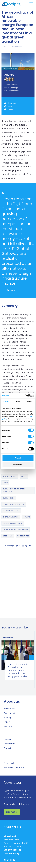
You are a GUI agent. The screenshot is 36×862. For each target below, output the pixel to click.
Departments (10, 713)
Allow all (18, 458)
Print (10, 106)
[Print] (26, 545)
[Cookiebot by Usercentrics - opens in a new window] (25, 395)
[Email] (30, 545)
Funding (7, 717)
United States (23, 536)
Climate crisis (8, 498)
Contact (7, 748)
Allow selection (18, 464)
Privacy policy (10, 763)
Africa (23, 476)
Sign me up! (11, 812)
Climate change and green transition (14, 490)
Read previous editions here (17, 804)
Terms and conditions (14, 767)
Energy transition (10, 517)
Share (10, 109)
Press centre (9, 743)
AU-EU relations (9, 476)
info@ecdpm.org (11, 853)
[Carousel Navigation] (18, 657)
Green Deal (7, 536)
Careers (7, 739)
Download (12, 103)
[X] (20, 545)
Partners (8, 726)
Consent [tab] (7, 401)
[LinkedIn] (23, 545)
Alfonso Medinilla (11, 84)
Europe (27, 517)
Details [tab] (18, 401)
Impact (7, 722)
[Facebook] (17, 545)
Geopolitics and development (15, 530)
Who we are (9, 708)
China (5, 483)
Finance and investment (13, 523)
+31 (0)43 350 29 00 (12, 850)
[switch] (31, 436)
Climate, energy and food (13, 504)
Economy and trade (11, 511)
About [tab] (29, 401)
